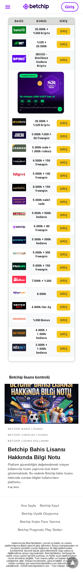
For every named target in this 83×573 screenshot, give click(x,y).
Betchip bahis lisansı (25, 429)
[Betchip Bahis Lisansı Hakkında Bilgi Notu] (41, 404)
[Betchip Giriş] (36, 6)
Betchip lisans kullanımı (28, 441)
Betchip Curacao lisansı (28, 435)
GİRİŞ (63, 31)
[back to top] (72, 562)
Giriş (69, 7)
